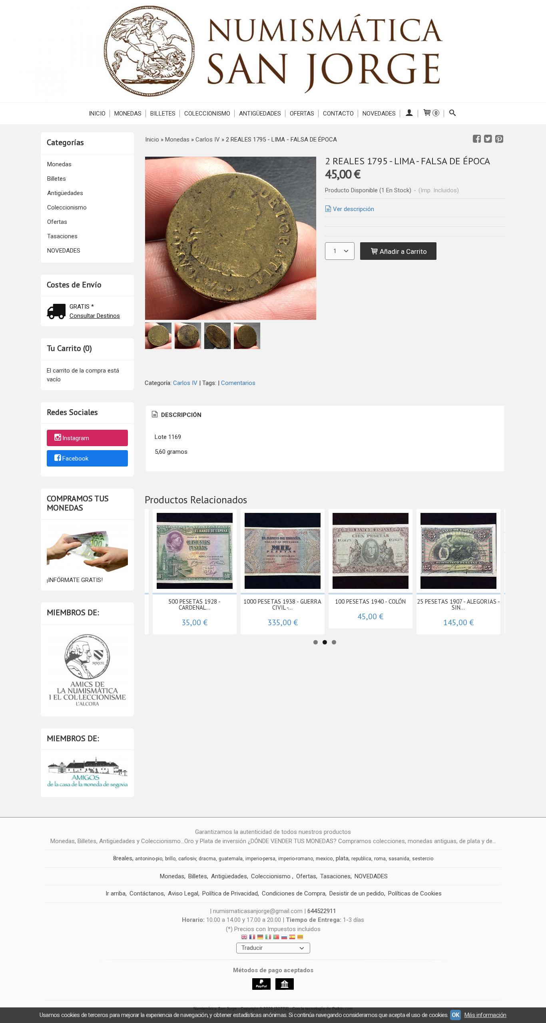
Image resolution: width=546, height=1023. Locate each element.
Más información (485, 1015)
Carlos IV (186, 383)
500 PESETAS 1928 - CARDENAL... (194, 604)
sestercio (422, 858)
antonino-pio (148, 858)
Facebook (75, 458)
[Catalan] (301, 938)
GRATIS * (82, 306)
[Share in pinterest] (499, 139)
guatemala (231, 858)
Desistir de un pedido (356, 893)
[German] (260, 938)
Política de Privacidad (230, 893)
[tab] (176, 415)
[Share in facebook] (476, 139)
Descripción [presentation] (180, 415)
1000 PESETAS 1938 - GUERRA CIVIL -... (282, 604)
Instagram (75, 438)
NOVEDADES (379, 113)
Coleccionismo (207, 113)
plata (342, 858)
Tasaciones (62, 236)
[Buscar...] (452, 113)
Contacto (338, 113)
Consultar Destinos (95, 315)
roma (380, 858)
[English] (244, 938)
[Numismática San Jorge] (273, 51)
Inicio (97, 113)
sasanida (399, 858)
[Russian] (284, 938)
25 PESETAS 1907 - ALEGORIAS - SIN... (458, 604)
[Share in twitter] (488, 139)
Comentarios (238, 383)
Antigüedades (260, 113)
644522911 (321, 911)
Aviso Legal (183, 893)
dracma (207, 858)
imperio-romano (295, 858)
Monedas (127, 113)
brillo (170, 858)
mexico (324, 858)
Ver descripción (353, 209)
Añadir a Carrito (402, 251)
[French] (252, 938)
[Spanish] (292, 938)
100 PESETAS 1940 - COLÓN (370, 601)
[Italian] (268, 938)
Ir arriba (116, 893)
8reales (122, 858)
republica (361, 858)
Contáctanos (147, 893)
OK (455, 1015)
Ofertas (302, 113)
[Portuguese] (276, 938)
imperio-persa (260, 858)
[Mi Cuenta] (409, 113)
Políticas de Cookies (415, 893)
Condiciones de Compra (293, 893)
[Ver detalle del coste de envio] (58, 312)
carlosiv (187, 858)
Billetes (162, 113)
